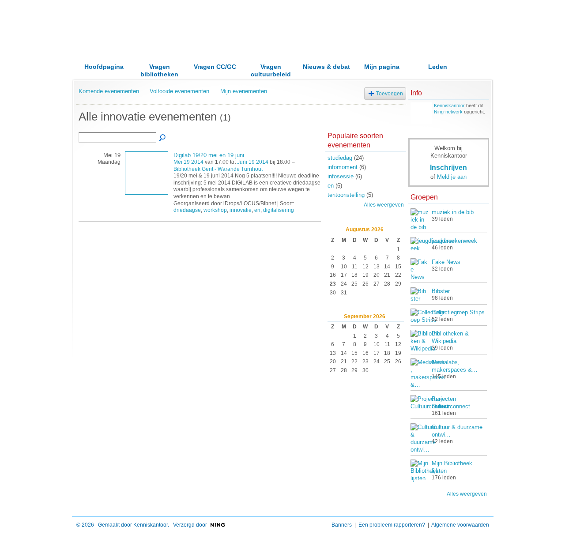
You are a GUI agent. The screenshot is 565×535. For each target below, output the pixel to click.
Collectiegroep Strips (458, 312)
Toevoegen (389, 93)
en (257, 210)
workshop (215, 210)
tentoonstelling (346, 195)
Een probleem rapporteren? (391, 525)
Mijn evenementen (243, 91)
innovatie (241, 210)
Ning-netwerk (448, 111)
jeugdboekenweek (454, 240)
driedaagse (187, 210)
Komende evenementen (109, 91)
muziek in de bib (453, 212)
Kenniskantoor (449, 105)
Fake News (446, 262)
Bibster (441, 291)
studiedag (340, 157)
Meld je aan (452, 176)
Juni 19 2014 (252, 162)
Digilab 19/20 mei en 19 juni (208, 155)
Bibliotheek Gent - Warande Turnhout (218, 169)
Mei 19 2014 (188, 162)
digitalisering (278, 210)
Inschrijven (448, 167)
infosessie (341, 176)
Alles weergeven (384, 205)
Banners (341, 525)
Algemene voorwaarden (460, 525)
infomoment (343, 167)
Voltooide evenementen (179, 91)
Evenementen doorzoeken (163, 138)
